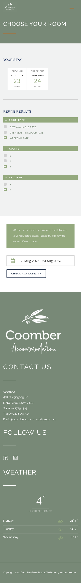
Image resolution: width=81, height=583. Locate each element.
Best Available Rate (23, 127)
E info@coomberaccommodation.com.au (29, 419)
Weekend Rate (19, 138)
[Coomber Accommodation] (10, 7)
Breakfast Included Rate (27, 132)
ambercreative (68, 572)
